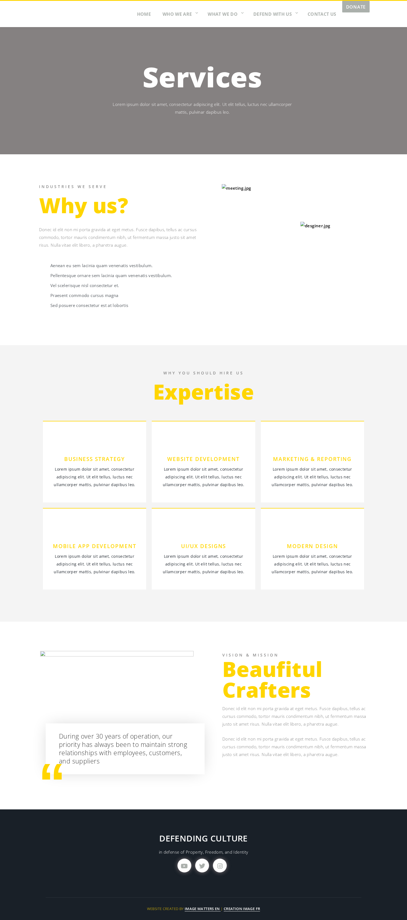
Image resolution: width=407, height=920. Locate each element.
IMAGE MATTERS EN (203, 908)
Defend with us (272, 14)
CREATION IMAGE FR (242, 908)
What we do (223, 14)
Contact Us (322, 14)
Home (144, 14)
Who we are (177, 14)
